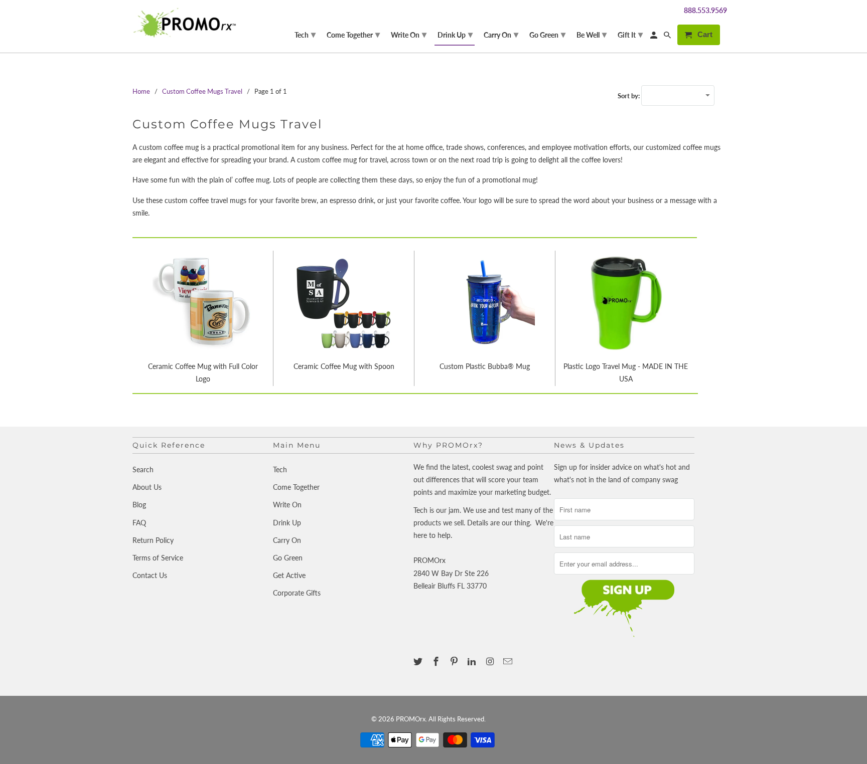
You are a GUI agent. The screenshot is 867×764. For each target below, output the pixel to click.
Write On (287, 504)
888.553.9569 (705, 10)
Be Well (591, 34)
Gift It (630, 34)
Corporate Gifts (297, 593)
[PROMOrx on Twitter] (418, 661)
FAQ (139, 522)
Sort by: (629, 96)
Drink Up (287, 522)
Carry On (287, 540)
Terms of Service (157, 557)
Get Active (289, 575)
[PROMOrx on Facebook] (437, 661)
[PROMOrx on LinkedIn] (472, 661)
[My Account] (654, 37)
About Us (147, 487)
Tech (280, 469)
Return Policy (153, 540)
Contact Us (149, 575)
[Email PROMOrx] (508, 661)
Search (143, 469)
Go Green (288, 557)
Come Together (296, 487)
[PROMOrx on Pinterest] (455, 661)
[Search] (668, 37)
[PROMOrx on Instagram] (490, 661)
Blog (139, 504)
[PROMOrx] (187, 23)
